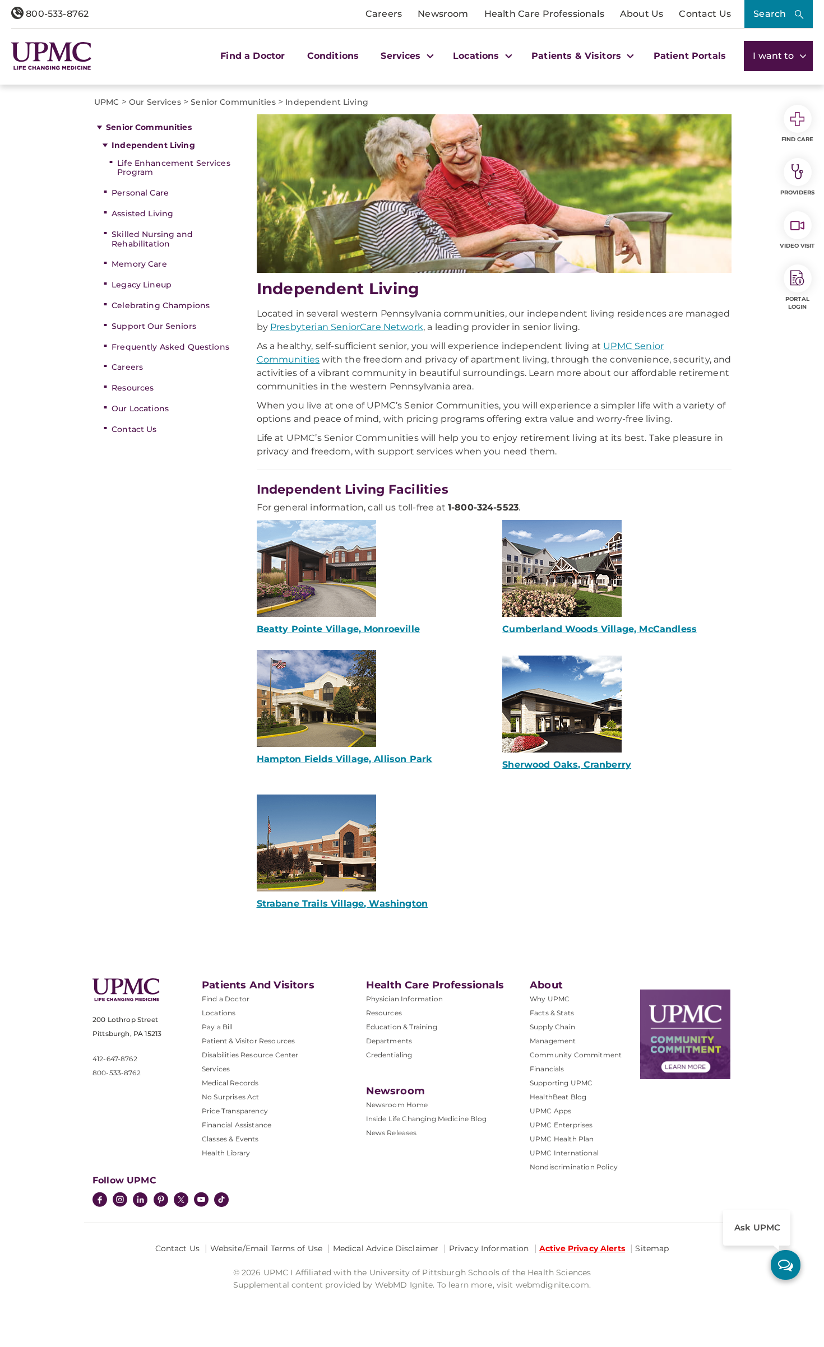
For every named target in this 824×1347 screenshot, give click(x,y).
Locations (218, 1013)
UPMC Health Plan (562, 1139)
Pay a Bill (217, 1027)
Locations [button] (477, 55)
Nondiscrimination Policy (574, 1167)
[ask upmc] (785, 1265)
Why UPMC (550, 999)
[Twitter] (181, 1199)
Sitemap (652, 1248)
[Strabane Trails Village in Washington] (371, 843)
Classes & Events (230, 1139)
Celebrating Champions (161, 305)
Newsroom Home (397, 1104)
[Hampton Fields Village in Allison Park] (371, 698)
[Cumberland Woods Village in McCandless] (617, 568)
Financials (547, 1069)
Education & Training (401, 1027)
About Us (641, 13)
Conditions (333, 55)
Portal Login (797, 302)
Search (769, 13)
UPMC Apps (550, 1111)
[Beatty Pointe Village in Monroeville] (371, 568)
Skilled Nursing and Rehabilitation (152, 239)
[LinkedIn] (140, 1201)
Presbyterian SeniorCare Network (346, 327)
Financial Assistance (236, 1125)
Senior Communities (149, 127)
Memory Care (139, 264)
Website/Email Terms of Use (266, 1248)
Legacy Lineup (142, 285)
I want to (775, 55)
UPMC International (564, 1153)
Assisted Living (142, 213)
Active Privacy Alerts (582, 1248)
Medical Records (230, 1083)
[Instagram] (120, 1201)
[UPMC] (51, 55)
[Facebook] (99, 1201)
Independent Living (153, 145)
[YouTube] (201, 1201)
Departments (389, 1041)
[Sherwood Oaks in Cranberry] (617, 704)
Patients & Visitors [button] (577, 55)
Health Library (226, 1153)
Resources (133, 388)
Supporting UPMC (561, 1083)
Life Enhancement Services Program (173, 168)
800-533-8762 (56, 13)
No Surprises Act (231, 1097)
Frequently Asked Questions (170, 347)
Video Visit (797, 245)
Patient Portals (690, 55)
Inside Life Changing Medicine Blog (426, 1118)
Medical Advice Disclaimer (386, 1248)
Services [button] (402, 55)
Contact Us (705, 13)
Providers (797, 192)
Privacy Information (489, 1248)
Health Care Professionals (544, 13)
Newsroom (443, 13)
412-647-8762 (114, 1059)
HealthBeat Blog (558, 1097)
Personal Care (140, 193)
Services (216, 1069)
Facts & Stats (552, 1013)
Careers (383, 13)
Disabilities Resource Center (250, 1055)
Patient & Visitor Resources (248, 1041)
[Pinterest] (161, 1201)
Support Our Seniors (154, 326)
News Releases (391, 1132)
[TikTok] (221, 1199)
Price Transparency (235, 1111)
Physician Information (404, 999)
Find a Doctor (252, 55)
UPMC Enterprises (561, 1125)
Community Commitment (576, 1055)
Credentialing (389, 1055)
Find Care (797, 139)
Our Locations (140, 408)
